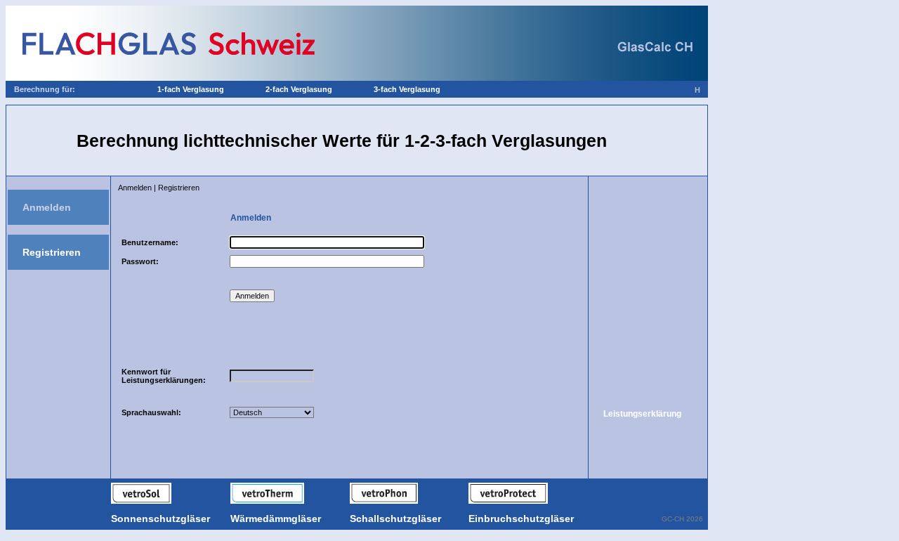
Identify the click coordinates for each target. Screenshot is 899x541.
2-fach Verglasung (298, 89)
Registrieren (51, 252)
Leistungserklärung (642, 414)
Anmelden (46, 207)
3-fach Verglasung (407, 89)
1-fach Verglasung (190, 89)
